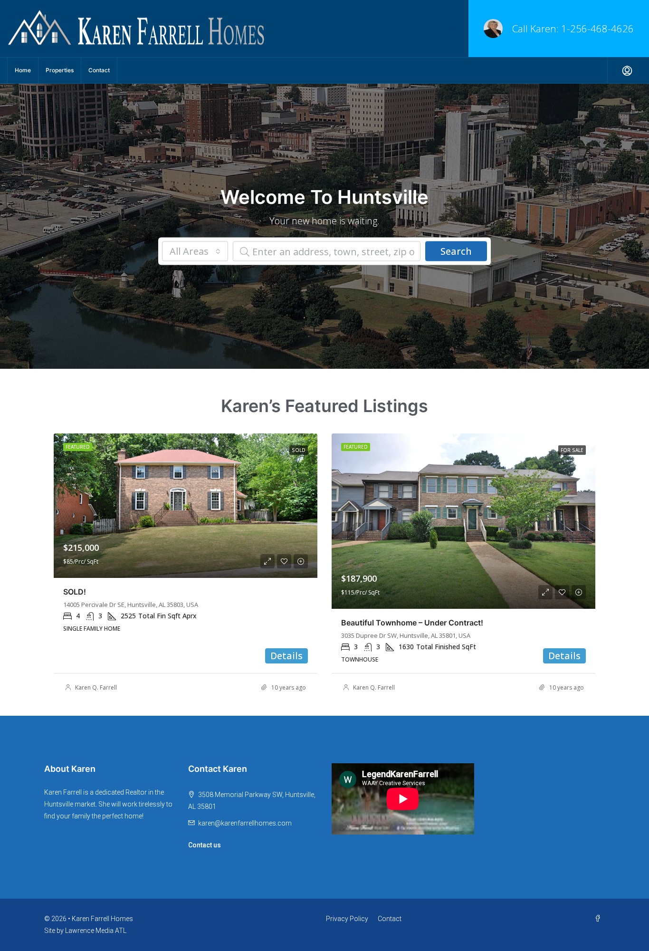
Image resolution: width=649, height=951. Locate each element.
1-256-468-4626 (597, 28)
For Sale (572, 450)
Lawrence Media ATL (95, 930)
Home (23, 70)
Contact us (204, 845)
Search (456, 251)
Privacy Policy (347, 918)
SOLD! (74, 591)
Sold (298, 450)
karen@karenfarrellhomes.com (245, 823)
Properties (60, 70)
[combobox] (195, 251)
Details (286, 655)
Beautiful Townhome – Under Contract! (412, 622)
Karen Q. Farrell (96, 687)
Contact (99, 70)
